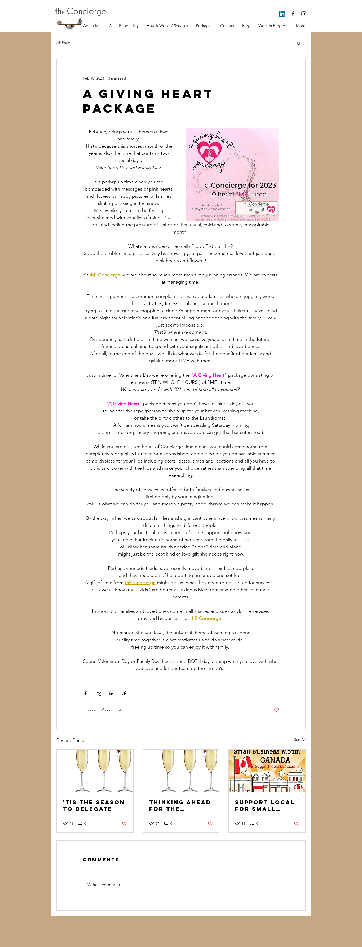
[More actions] (276, 78)
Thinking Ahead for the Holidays (180, 805)
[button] (298, 43)
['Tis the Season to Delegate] (95, 771)
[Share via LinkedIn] (111, 693)
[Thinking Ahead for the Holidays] (181, 771)
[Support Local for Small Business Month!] (267, 771)
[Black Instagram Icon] (304, 14)
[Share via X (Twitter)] (98, 693)
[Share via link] (124, 693)
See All (300, 739)
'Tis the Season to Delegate (94, 805)
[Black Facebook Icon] (293, 14)
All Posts (63, 42)
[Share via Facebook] (85, 693)
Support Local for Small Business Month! (265, 805)
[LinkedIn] (282, 14)
